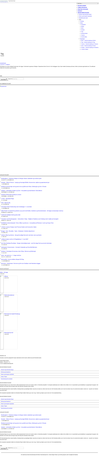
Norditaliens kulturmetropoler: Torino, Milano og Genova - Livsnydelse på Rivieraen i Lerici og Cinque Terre (27, 223)
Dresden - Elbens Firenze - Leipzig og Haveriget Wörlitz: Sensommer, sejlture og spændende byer (25, 182)
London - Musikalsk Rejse (7, 198)
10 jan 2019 (2, 64)
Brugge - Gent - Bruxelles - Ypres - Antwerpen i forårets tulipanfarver (18, 231)
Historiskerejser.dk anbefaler (6, 379)
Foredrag (82, 21)
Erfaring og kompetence (6, 372)
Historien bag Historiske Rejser (85, 14)
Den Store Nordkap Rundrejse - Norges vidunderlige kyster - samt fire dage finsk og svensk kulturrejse (26, 243)
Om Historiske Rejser (83, 12)
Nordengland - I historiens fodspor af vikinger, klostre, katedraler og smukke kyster (21, 178)
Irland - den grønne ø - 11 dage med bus (11, 255)
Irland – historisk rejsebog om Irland (88, 45)
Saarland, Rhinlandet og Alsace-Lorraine (11, 194)
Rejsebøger (82, 38)
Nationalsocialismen (9, 295)
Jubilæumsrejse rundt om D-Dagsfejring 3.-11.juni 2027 (14, 239)
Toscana (83, 35)
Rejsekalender (82, 5)
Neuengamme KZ (8, 332)
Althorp (6, 276)
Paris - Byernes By (5, 202)
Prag (82, 31)
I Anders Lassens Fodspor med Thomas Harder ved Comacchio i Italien (18, 227)
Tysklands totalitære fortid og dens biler (10, 215)
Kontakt (80, 11)
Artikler (81, 23)
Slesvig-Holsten (84, 33)
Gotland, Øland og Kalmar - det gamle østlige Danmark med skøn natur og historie (21, 235)
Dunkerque (3, 63)
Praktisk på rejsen (83, 9)
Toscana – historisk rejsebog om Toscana (89, 44)
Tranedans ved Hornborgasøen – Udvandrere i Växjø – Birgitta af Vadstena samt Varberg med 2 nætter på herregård (29, 219)
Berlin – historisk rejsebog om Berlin (88, 40)
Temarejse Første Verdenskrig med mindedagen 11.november (16, 206)
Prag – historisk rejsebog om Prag (88, 42)
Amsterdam (83, 24)
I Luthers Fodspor (84, 49)
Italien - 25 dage (4, 272)
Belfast (82, 26)
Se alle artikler (84, 37)
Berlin (82, 28)
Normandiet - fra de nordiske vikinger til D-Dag (12, 259)
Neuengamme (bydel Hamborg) (12, 314)
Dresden (83, 29)
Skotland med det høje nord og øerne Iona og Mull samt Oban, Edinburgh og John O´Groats (23, 186)
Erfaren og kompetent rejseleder (85, 16)
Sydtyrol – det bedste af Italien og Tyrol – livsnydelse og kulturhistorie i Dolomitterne (21, 190)
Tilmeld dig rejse (82, 7)
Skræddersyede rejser (83, 17)
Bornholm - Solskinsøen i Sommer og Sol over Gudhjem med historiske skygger (20, 263)
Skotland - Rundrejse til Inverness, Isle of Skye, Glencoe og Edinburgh (18, 251)
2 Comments (7, 64)
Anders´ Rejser (4, 376)
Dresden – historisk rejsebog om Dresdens (89, 47)
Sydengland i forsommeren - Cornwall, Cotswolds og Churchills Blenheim (19, 247)
